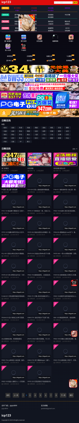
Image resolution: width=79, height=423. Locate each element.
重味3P (17, 28)
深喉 (5, 138)
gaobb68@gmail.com (48, 408)
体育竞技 (10, 56)
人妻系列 (34, 28)
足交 (12, 138)
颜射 (51, 138)
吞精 (59, 138)
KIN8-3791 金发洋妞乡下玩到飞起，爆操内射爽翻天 (44, 317)
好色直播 (30, 168)
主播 (59, 134)
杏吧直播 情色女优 (59, 168)
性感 (20, 127)
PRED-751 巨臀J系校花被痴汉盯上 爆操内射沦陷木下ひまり (47, 296)
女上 (43, 138)
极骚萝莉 (50, 28)
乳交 (20, 138)
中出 (67, 138)
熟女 (12, 134)
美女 (28, 134)
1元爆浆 (69, 56)
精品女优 (67, 21)
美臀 (67, 127)
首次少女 (34, 30)
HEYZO (67, 28)
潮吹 (59, 131)
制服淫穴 (17, 21)
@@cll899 (5, 408)
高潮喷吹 (50, 30)
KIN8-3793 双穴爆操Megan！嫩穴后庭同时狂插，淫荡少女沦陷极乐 (49, 360)
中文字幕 (67, 14)
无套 (12, 141)
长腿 (5, 131)
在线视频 (5, 28)
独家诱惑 (17, 30)
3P (20, 141)
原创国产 (17, 17)
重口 (28, 141)
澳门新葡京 (5, 168)
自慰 (43, 131)
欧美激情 (50, 17)
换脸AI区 (34, 24)
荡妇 (5, 134)
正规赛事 (30, 56)
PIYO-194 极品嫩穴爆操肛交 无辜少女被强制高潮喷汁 (19, 211)
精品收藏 (5, 21)
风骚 (28, 127)
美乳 (51, 127)
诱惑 (36, 127)
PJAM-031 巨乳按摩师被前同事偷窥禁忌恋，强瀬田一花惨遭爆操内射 (24, 296)
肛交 (36, 138)
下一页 (63, 395)
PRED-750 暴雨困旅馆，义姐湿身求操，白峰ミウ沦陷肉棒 (46, 275)
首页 (7, 395)
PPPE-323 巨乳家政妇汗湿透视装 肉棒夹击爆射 (43, 381)
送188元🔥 (9, 60)
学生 (20, 134)
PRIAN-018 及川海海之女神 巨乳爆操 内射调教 (16, 317)
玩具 (36, 131)
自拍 (12, 127)
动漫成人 (67, 24)
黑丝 (20, 131)
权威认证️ (49, 56)
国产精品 (17, 14)
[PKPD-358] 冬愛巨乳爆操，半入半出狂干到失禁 (43, 339)
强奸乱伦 (50, 21)
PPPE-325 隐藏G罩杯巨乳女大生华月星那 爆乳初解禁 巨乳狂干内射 (23, 232)
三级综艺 (50, 24)
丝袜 (12, 131)
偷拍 (5, 127)
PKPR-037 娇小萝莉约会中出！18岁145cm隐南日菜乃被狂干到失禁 (23, 275)
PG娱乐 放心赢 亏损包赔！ (10, 189)
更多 (74, 149)
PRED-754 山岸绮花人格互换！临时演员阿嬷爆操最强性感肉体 (21, 360)
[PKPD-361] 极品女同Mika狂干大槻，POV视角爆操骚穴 (45, 253)
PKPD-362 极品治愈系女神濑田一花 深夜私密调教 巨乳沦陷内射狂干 (49, 232)
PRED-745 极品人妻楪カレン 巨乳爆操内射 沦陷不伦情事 (20, 381)
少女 (51, 134)
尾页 (71, 395)
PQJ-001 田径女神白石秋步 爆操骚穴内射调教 (16, 253)
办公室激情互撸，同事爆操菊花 (12, 339)
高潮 (51, 131)
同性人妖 (17, 24)
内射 (5, 141)
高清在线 (5, 14)
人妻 (36, 134)
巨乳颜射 (67, 30)
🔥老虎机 (49, 60)
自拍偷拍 (50, 14)
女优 (67, 131)
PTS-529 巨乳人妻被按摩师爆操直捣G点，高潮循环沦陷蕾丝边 (47, 189)
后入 (28, 138)
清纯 (43, 127)
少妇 (43, 134)
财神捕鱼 (69, 60)
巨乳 (59, 127)
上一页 (16, 395)
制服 (28, 131)
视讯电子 (30, 60)
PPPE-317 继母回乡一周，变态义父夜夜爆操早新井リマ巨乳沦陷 (48, 211)
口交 (67, 134)
